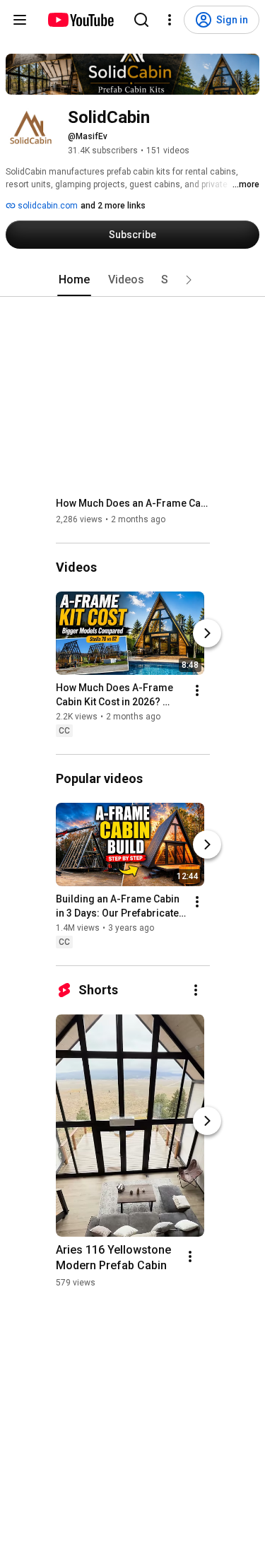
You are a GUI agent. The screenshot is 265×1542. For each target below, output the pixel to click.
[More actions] (197, 690)
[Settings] (169, 19)
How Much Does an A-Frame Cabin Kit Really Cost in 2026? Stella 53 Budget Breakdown (133, 503)
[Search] (141, 19)
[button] (189, 280)
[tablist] (132, 280)
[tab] (74, 280)
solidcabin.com (47, 206)
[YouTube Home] (80, 20)
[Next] (207, 633)
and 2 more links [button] (113, 206)
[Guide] (19, 19)
